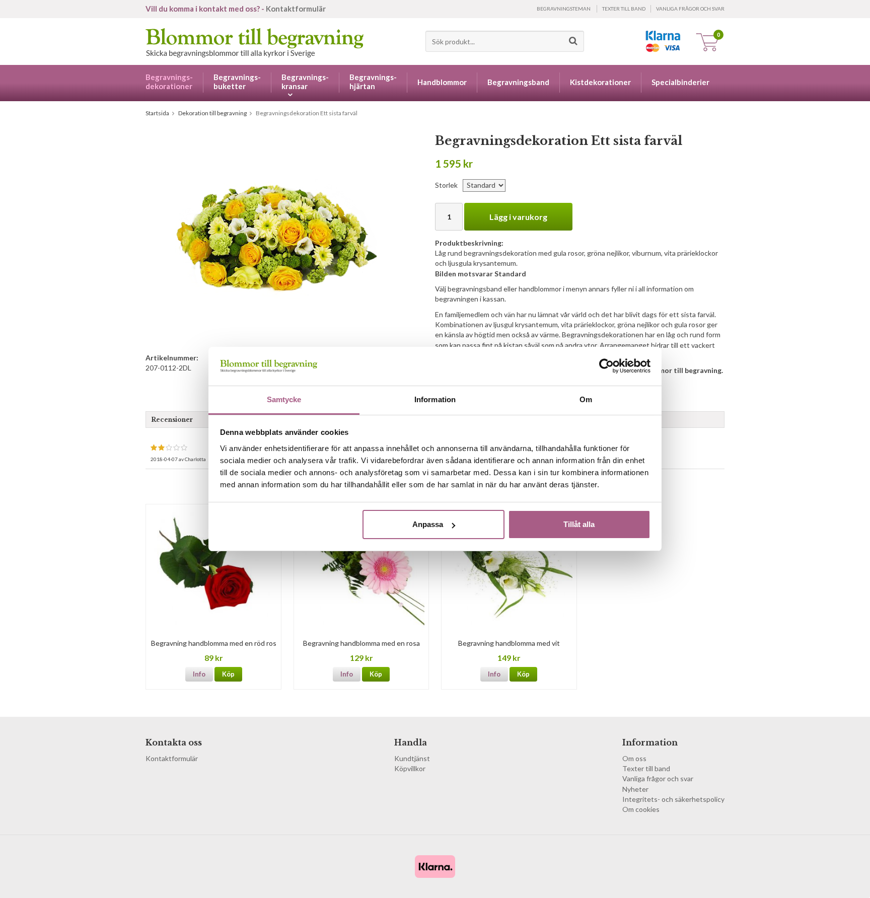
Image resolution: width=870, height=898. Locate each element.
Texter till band (623, 9)
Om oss (634, 758)
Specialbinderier (680, 82)
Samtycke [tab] (284, 399)
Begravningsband (518, 82)
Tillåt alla (579, 524)
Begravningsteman (564, 9)
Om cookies (641, 809)
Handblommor (442, 82)
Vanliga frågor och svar (690, 9)
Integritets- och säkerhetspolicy (673, 799)
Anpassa (427, 524)
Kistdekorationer (600, 82)
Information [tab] (435, 399)
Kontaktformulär (296, 8)
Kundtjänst (412, 758)
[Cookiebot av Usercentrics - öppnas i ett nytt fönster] (606, 365)
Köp (228, 674)
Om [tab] (585, 399)
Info (199, 674)
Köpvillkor (409, 768)
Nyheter (635, 789)
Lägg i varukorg (518, 216)
